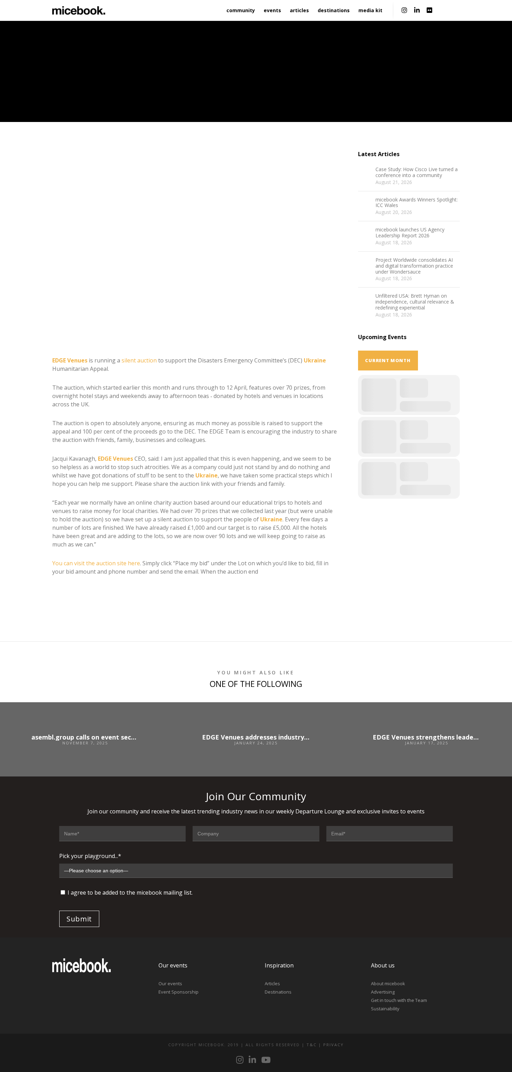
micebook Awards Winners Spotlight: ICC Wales (416, 203)
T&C (312, 1044)
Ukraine (315, 360)
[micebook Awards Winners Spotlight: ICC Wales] (365, 204)
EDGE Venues (69, 360)
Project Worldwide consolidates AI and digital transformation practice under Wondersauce (414, 266)
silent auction (139, 360)
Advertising (383, 992)
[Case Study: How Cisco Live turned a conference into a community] (365, 174)
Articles (272, 983)
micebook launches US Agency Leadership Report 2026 (409, 233)
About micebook (388, 983)
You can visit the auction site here (96, 563)
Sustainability (385, 1008)
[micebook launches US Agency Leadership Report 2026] (365, 234)
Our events (170, 983)
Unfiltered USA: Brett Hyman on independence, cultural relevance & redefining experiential (414, 302)
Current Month (387, 360)
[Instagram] (404, 10)
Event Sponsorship (178, 992)
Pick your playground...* (90, 856)
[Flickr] (429, 10)
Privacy (333, 1044)
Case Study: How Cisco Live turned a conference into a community (416, 172)
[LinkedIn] (417, 10)
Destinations (278, 992)
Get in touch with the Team (399, 1000)
